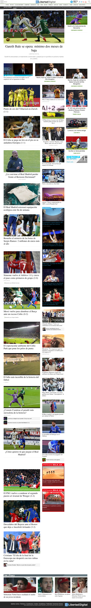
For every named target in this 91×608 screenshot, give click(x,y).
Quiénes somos (15, 604)
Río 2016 (12, 4)
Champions (27, 4)
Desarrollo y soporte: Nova (59, 605)
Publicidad (49, 604)
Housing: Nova (51, 605)
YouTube (86, 2)
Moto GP (56, 4)
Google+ (83, 2)
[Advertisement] (22, 462)
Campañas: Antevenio (37, 605)
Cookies (36, 604)
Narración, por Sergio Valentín (12, 317)
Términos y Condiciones (26, 604)
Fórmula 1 (50, 4)
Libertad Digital (45, 1)
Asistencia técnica (58, 604)
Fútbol (7, 4)
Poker (71, 4)
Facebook (79, 2)
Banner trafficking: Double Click (29, 605)
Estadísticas (42, 604)
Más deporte (82, 4)
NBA (38, 4)
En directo (65, 4)
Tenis (41, 4)
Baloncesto (33, 4)
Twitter (81, 2)
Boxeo (60, 4)
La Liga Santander (19, 4)
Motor (45, 4)
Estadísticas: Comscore (45, 605)
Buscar (89, 2)
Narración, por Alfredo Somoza (12, 283)
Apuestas (76, 4)
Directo (75, 2)
